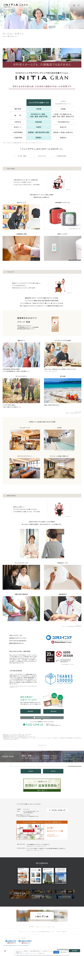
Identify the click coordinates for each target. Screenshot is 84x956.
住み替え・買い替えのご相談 (64, 896)
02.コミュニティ (42, 156)
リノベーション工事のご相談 (42, 896)
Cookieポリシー (22, 953)
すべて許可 (56, 952)
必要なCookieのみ (63, 952)
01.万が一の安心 (22, 156)
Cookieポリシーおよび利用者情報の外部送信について (42, 931)
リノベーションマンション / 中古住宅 (64, 891)
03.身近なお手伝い (62, 156)
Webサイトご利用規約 (61, 931)
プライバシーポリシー (22, 931)
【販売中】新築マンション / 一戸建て (42, 891)
